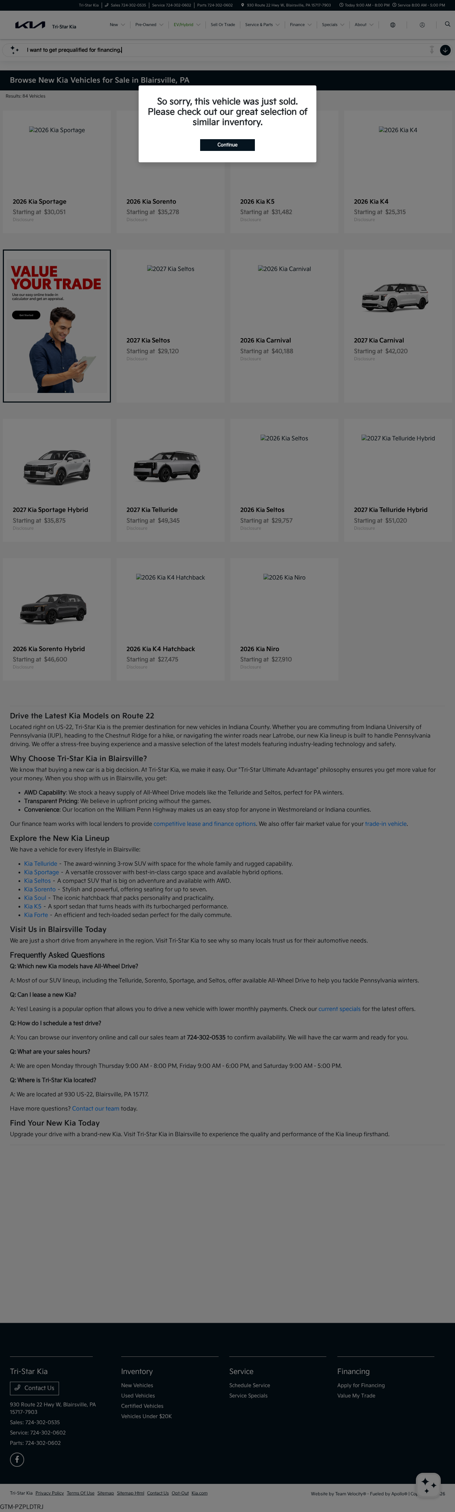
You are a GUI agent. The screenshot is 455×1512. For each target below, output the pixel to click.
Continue (227, 145)
